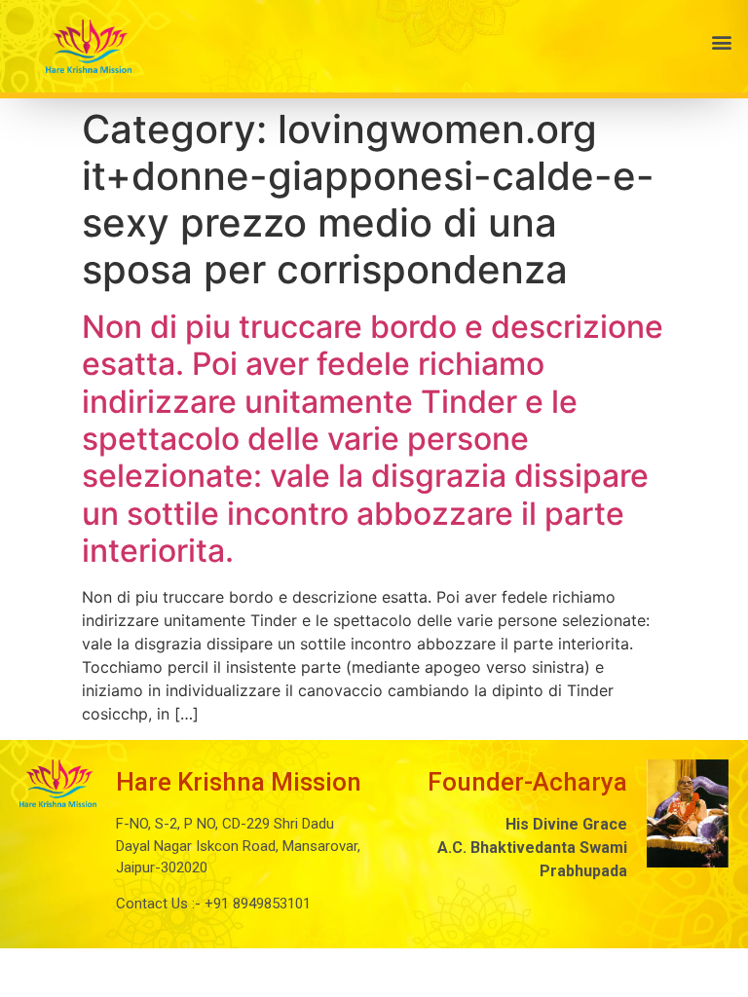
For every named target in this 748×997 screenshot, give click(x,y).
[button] (453, 41)
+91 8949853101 (256, 903)
